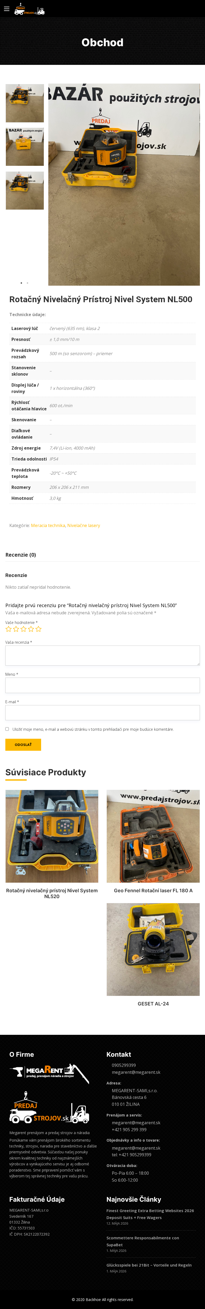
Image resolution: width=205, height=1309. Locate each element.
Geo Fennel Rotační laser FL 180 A (153, 890)
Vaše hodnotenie (21, 622)
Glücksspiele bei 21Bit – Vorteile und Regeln (149, 1265)
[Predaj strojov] (29, 9)
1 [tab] (21, 283)
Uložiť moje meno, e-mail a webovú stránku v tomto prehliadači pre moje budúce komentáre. (93, 729)
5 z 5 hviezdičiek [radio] (38, 629)
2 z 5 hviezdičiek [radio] (16, 629)
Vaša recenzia (18, 642)
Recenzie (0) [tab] (20, 554)
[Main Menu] (6, 9)
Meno (11, 674)
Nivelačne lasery (83, 525)
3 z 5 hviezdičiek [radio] (23, 629)
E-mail (12, 701)
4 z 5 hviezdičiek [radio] (31, 629)
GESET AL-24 (153, 1004)
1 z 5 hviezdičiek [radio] (8, 629)
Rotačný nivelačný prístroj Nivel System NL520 (52, 893)
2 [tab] (27, 283)
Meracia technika (48, 525)
